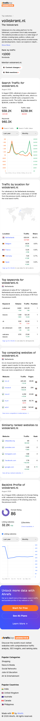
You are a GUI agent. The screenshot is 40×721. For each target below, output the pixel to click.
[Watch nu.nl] (36, 401)
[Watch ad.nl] (36, 408)
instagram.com (10, 454)
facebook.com (10, 460)
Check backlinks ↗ (27, 526)
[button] (7, 561)
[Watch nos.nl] (36, 395)
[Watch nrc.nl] (36, 382)
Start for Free (20, 608)
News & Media (8, 665)
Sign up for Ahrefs (8, 268)
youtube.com (10, 447)
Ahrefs (20, 713)
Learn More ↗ (20, 623)
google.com (9, 467)
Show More (6, 45)
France (7, 250)
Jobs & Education (9, 672)
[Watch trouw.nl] (36, 388)
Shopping (6, 661)
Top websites (7, 16)
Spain (7, 262)
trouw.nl (8, 388)
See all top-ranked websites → (12, 473)
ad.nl (6, 407)
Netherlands (9, 237)
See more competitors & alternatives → (15, 413)
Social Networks (9, 668)
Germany (8, 256)
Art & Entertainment (10, 676)
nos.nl (7, 394)
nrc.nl (7, 381)
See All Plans (20, 616)
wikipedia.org (10, 441)
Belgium (8, 244)
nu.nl (6, 401)
